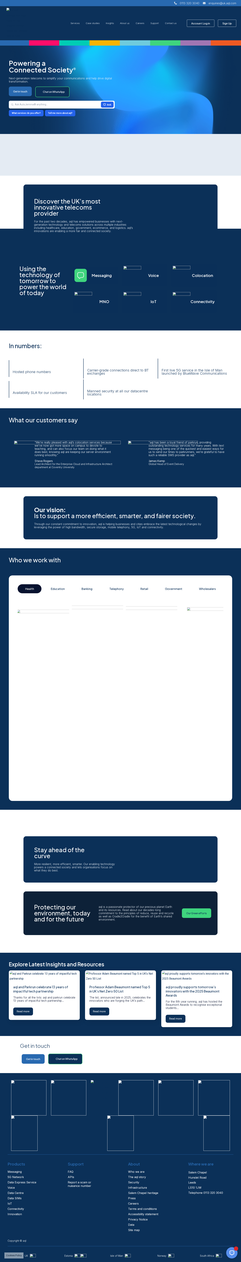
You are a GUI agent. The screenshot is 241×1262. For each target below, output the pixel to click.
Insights (110, 23)
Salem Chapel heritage (143, 1193)
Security (133, 1182)
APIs (71, 1177)
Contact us (171, 23)
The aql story (137, 1177)
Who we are (136, 1171)
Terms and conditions (142, 1209)
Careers (140, 23)
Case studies (93, 23)
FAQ (70, 1171)
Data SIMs (15, 1198)
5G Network (16, 1177)
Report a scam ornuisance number (79, 1184)
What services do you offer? (26, 113)
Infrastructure (137, 1187)
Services (75, 23)
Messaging (102, 275)
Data (131, 1224)
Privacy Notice (138, 1219)
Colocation (202, 275)
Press (132, 1198)
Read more (23, 1011)
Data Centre (16, 1193)
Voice (153, 275)
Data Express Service (22, 1182)
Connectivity (203, 301)
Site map (134, 1230)
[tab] (29, 588)
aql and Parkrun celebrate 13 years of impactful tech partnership (40, 989)
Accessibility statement (143, 1214)
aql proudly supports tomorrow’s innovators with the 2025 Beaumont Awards (192, 991)
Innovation (15, 1214)
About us (124, 23)
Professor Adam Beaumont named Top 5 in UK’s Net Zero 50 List (119, 989)
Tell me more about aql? (60, 113)
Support (154, 23)
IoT (153, 301)
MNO (104, 301)
